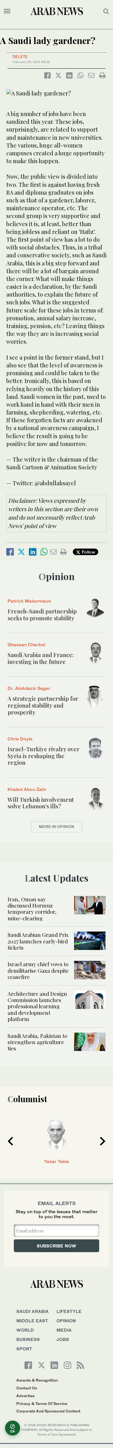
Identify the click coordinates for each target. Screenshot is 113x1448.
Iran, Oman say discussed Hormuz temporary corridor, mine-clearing (32, 909)
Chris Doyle (20, 738)
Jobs (62, 1339)
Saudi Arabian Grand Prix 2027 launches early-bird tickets (38, 941)
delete (20, 56)
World (25, 1330)
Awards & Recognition (37, 1380)
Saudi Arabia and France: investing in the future (41, 658)
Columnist (27, 1098)
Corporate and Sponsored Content (48, 1411)
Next (102, 1141)
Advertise (25, 1395)
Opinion (57, 576)
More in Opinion (56, 826)
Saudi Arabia (32, 1311)
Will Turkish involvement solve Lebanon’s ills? (41, 803)
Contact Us (26, 1388)
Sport (24, 1348)
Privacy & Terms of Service (41, 1403)
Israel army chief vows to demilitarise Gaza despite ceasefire (38, 970)
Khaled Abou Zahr (27, 789)
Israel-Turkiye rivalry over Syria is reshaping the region (43, 755)
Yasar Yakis (56, 1161)
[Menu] (7, 11)
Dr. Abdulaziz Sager (29, 688)
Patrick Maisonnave (29, 600)
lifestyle (69, 1311)
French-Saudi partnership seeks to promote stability (42, 615)
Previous (10, 1141)
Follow (87, 552)
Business (28, 1339)
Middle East (32, 1320)
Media (64, 1330)
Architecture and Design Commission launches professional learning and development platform (37, 1006)
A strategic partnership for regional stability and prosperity (43, 705)
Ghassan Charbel (26, 644)
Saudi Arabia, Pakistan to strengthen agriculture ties (37, 1042)
